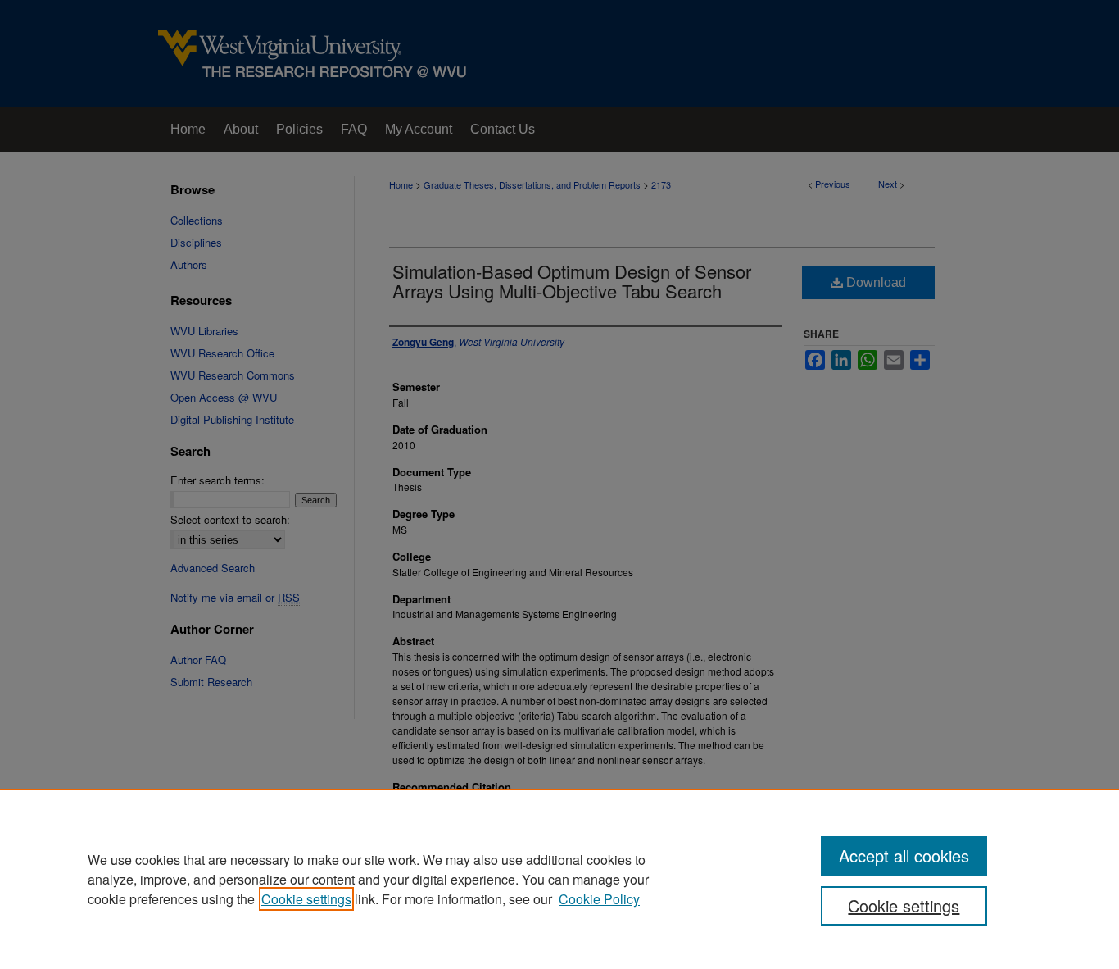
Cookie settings (306, 898)
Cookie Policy (599, 898)
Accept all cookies (904, 855)
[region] (559, 879)
